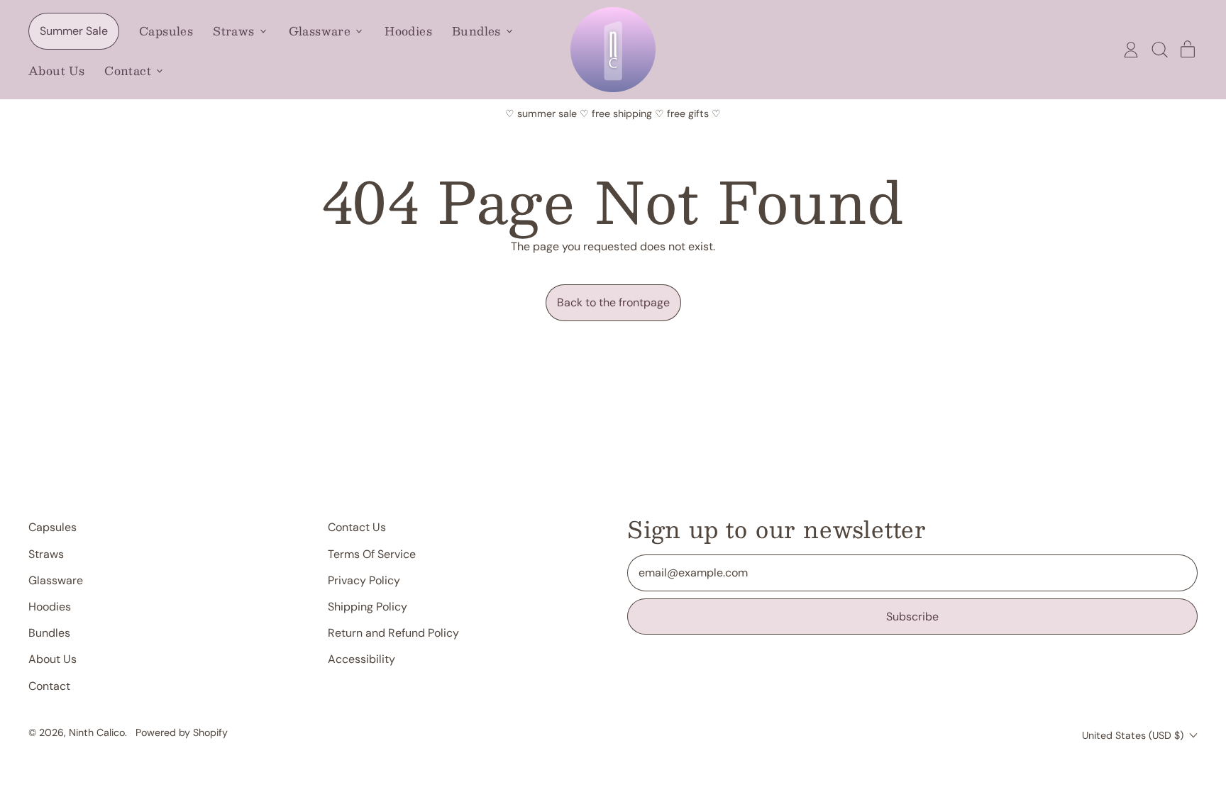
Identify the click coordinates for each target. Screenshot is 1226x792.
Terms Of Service (372, 554)
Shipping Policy (367, 606)
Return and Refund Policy (393, 632)
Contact (49, 686)
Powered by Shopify (182, 732)
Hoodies (408, 30)
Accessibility (361, 659)
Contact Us (357, 527)
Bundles (49, 632)
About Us (56, 70)
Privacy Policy (364, 580)
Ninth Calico (97, 732)
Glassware (55, 580)
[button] (1159, 50)
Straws (46, 554)
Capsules (166, 30)
